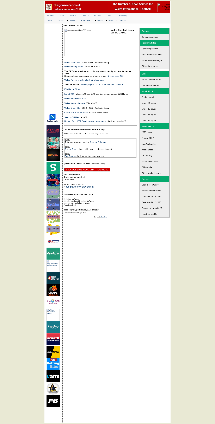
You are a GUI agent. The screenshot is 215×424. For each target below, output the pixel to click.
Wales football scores (151, 173)
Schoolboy (123, 16)
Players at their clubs (151, 190)
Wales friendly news (73, 66)
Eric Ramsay (71, 156)
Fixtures (60, 20)
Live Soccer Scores (150, 85)
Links (144, 74)
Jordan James (71, 149)
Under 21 (72, 16)
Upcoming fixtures (150, 48)
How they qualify (149, 214)
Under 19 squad (149, 109)
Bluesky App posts (150, 37)
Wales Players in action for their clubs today (84, 80)
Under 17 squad (149, 120)
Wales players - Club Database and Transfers (102, 84)
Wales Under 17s (72, 62)
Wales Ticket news (150, 161)
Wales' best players (150, 66)
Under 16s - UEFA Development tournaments (85, 121)
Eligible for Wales (72, 89)
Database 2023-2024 (151, 196)
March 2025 (147, 91)
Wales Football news (151, 79)
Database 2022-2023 (151, 202)
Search (110, 20)
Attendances (147, 150)
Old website (147, 167)
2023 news (147, 132)
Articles (72, 20)
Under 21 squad (149, 103)
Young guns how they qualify (79, 186)
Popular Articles (149, 43)
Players (49, 20)
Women (100, 20)
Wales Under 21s (72, 108)
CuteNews (104, 217)
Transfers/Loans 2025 (152, 208)
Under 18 (97, 16)
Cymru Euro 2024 (116, 76)
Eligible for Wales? (150, 185)
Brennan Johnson (98, 142)
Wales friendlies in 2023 (75, 98)
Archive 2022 (148, 138)
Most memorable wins (152, 54)
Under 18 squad (149, 114)
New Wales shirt (149, 144)
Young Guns (85, 20)
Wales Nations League (74, 103)
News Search (148, 126)
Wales (62, 16)
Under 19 (85, 16)
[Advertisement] (53, 67)
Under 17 (110, 16)
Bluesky (145, 31)
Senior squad (148, 97)
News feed (50, 16)
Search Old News (72, 117)
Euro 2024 (69, 94)
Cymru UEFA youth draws (76, 112)
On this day (147, 155)
